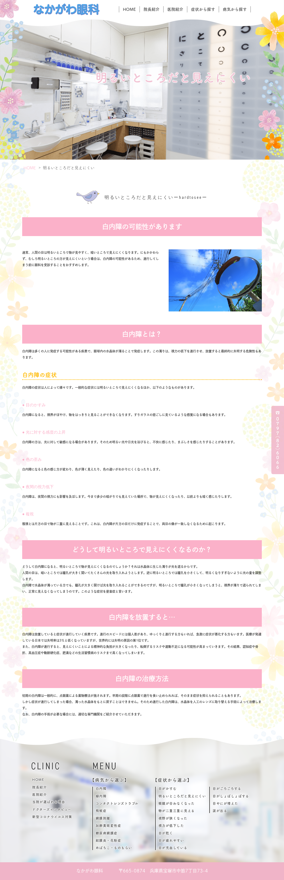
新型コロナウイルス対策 (52, 816)
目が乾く (165, 833)
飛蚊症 (101, 810)
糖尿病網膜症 (107, 833)
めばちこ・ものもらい (114, 847)
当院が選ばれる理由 (48, 802)
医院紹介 (175, 9)
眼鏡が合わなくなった (176, 803)
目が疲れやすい (171, 840)
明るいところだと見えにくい (182, 796)
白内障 (101, 788)
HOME (129, 9)
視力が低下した (171, 825)
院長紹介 (152, 9)
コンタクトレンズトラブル (117, 803)
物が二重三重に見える (176, 810)
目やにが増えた (225, 803)
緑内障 (101, 796)
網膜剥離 (103, 818)
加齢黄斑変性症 (108, 825)
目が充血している (172, 847)
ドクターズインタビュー (51, 809)
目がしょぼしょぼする (231, 796)
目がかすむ (167, 788)
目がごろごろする (227, 788)
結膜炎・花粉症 (108, 840)
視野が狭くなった (172, 818)
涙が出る (220, 810)
